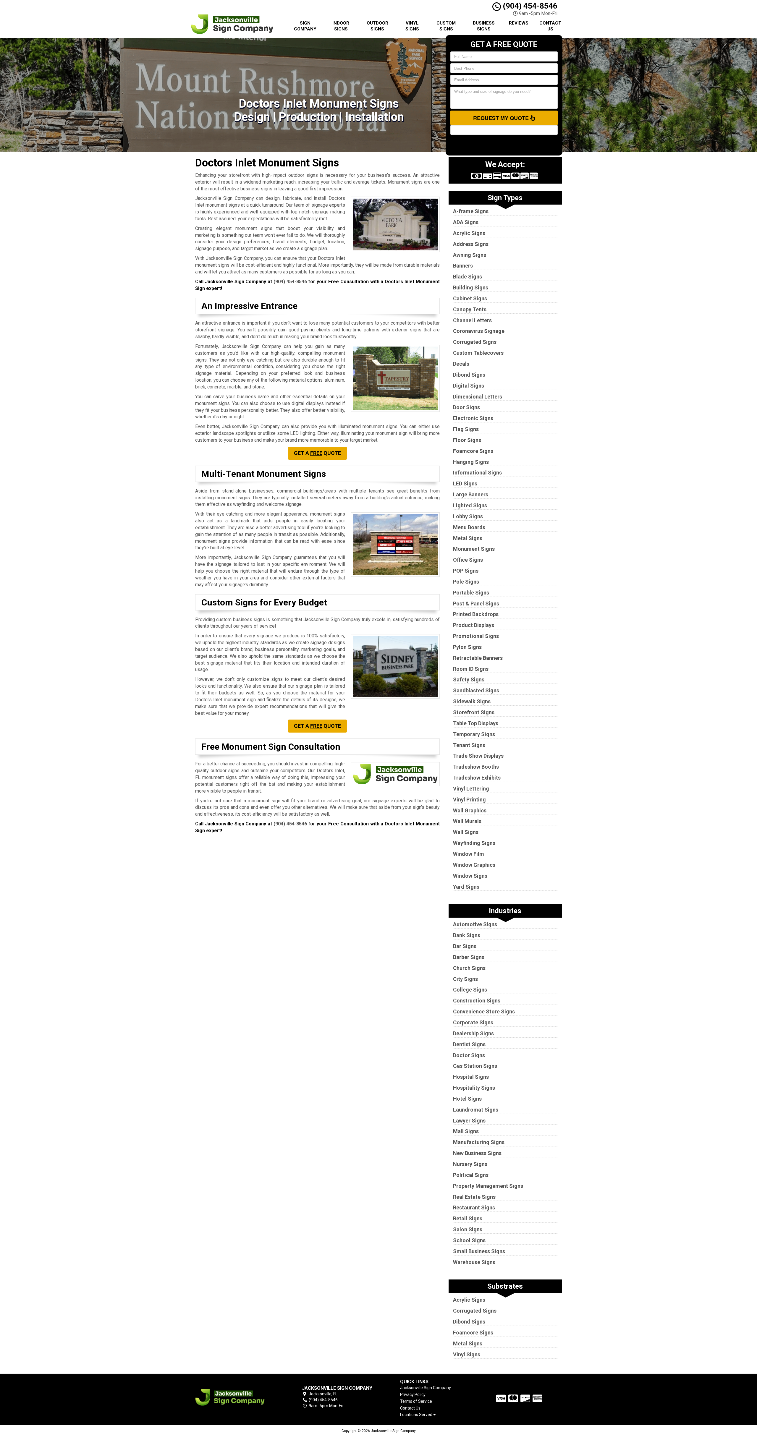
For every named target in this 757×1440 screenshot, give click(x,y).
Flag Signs (466, 429)
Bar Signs (464, 946)
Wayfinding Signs (474, 843)
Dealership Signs (473, 1033)
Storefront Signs (473, 712)
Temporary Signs (474, 734)
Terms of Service (416, 1401)
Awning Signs (469, 255)
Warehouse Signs (474, 1262)
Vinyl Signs (412, 26)
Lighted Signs (470, 505)
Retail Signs (467, 1218)
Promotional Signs (476, 636)
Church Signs (469, 968)
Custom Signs (446, 26)
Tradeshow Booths (476, 767)
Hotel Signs (467, 1099)
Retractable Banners (478, 658)
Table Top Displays (475, 723)
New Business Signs (477, 1153)
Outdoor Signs (377, 26)
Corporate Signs (473, 1022)
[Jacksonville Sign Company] (237, 1397)
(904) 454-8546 (529, 5)
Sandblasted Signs (476, 690)
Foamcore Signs (473, 451)
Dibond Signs (469, 375)
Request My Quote (501, 118)
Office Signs (468, 560)
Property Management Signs (488, 1186)
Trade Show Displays (478, 756)
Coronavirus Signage (478, 331)
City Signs (465, 979)
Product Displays (473, 625)
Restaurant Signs (474, 1207)
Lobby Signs (468, 516)
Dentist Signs (469, 1044)
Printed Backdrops (476, 614)
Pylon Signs (467, 647)
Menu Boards (469, 527)
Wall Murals (467, 821)
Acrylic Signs (469, 233)
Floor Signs (467, 440)
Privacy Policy (413, 1394)
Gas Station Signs (475, 1066)
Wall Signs (465, 832)
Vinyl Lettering (471, 788)
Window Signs (470, 876)
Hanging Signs (471, 462)
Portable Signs (471, 592)
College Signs (470, 990)
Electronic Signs (473, 418)
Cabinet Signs (470, 298)
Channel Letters (472, 320)
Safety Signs (468, 679)
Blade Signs (467, 276)
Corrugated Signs (474, 342)
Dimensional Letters (477, 396)
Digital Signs (468, 386)
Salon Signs (467, 1229)
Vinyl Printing (469, 799)
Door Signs (466, 407)
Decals (461, 364)
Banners (463, 266)
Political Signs (471, 1175)
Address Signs (471, 244)
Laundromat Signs (475, 1110)
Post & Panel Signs (476, 603)
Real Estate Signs (474, 1197)
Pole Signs (466, 582)
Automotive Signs (475, 924)
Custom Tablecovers (478, 353)
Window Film (468, 854)
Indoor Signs (340, 26)
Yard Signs (466, 887)
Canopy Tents (469, 309)
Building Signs (470, 287)
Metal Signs (467, 538)
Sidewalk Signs (472, 701)
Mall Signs (466, 1131)
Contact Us (550, 26)
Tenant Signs (469, 745)
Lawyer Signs (469, 1120)
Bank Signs (466, 935)
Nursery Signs (470, 1164)
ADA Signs (465, 222)
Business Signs (484, 26)
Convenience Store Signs (484, 1011)
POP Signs (465, 571)
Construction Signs (476, 1000)
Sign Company (305, 26)
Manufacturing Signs (478, 1142)
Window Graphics (474, 865)
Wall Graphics (469, 810)
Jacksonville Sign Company (425, 1387)
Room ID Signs (471, 669)
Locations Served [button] (416, 1415)
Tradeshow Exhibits (477, 778)
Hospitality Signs (474, 1088)
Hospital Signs (471, 1077)
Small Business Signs (479, 1251)
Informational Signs (477, 472)
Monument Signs (474, 549)
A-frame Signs (471, 211)
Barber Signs (468, 957)
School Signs (469, 1240)
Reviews (518, 23)
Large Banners (470, 494)
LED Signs (465, 483)
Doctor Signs (469, 1055)
